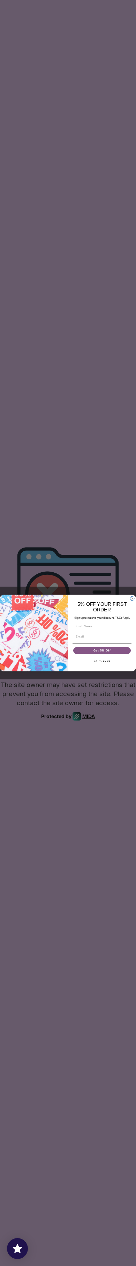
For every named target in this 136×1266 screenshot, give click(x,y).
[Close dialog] (132, 598)
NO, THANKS (102, 661)
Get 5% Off (102, 650)
